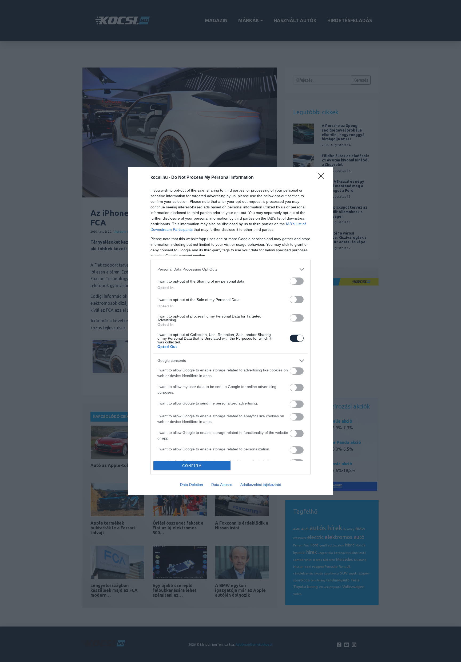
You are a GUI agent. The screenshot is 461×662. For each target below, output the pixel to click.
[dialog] (230, 331)
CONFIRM (192, 466)
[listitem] (230, 269)
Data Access (221, 484)
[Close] (323, 178)
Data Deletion (191, 484)
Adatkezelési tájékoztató (260, 484)
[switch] (297, 281)
